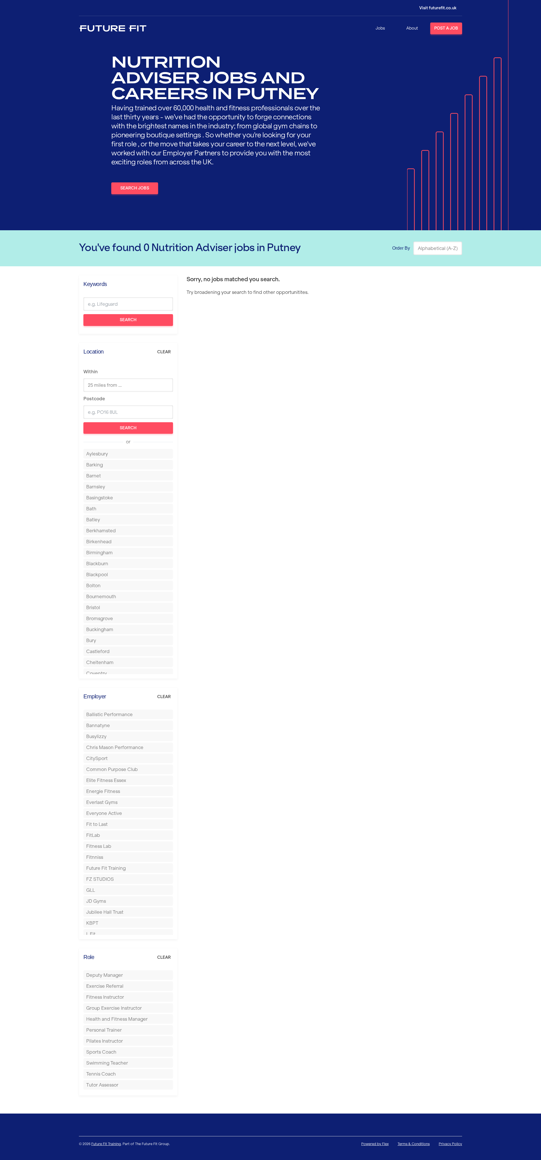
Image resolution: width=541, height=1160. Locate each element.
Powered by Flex (375, 1144)
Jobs (380, 28)
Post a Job (446, 28)
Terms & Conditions (414, 1144)
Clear (164, 351)
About (412, 28)
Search (128, 319)
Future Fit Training (106, 1144)
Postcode (94, 398)
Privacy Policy (450, 1144)
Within (90, 371)
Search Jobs (134, 188)
